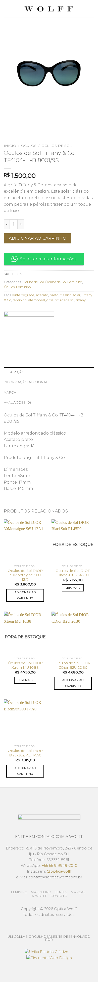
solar (76, 295)
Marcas (78, 892)
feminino (20, 300)
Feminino (23, 287)
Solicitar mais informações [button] (48, 259)
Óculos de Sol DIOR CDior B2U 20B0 (73, 665)
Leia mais (73, 587)
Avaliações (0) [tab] (17, 402)
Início (10, 146)
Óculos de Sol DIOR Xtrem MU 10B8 (25, 665)
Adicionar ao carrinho (37, 238)
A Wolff (39, 896)
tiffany (81, 300)
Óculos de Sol (56, 146)
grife (50, 300)
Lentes (61, 892)
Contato (59, 896)
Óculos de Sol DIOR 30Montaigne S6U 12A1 (25, 575)
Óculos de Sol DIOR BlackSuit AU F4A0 (25, 753)
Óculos (28, 146)
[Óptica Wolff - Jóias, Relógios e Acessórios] (49, 9)
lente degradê (23, 295)
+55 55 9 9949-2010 (59, 865)
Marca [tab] (10, 392)
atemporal (36, 300)
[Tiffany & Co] (29, 331)
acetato (42, 295)
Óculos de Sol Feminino (63, 282)
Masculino (41, 892)
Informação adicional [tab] (26, 382)
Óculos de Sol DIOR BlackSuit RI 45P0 (73, 573)
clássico (66, 295)
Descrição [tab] (14, 372)
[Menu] (7, 9)
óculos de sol (64, 300)
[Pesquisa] (92, 9)
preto (54, 295)
